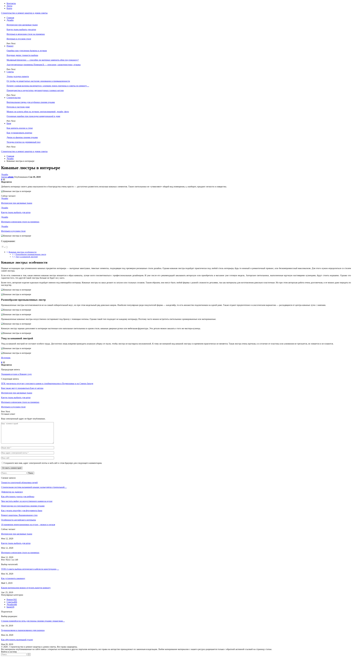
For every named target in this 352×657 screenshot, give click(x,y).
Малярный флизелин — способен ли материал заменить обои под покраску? (43, 60)
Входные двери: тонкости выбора (22, 55)
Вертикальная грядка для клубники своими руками (31, 102)
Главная (10, 17)
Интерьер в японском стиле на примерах (26, 34)
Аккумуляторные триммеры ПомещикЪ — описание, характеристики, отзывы (44, 64)
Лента (9, 6)
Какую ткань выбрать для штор (21, 29)
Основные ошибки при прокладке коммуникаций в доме (33, 116)
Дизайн (10, 20)
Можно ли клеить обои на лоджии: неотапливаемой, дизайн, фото (38, 111)
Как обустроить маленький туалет (17, 639)
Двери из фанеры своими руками (22, 137)
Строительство (14, 97)
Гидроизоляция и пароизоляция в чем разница (23, 630)
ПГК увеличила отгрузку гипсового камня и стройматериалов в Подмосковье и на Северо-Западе (47, 383)
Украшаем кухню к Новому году (16, 374)
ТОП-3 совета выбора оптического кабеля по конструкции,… (30, 569)
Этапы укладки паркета (18, 76)
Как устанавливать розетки (19, 133)
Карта (9, 8)
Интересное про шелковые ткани (22, 25)
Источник (5, 358)
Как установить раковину (13, 578)
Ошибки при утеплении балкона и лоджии (27, 50)
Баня (9, 123)
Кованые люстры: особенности (22, 252)
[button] (4, 247)
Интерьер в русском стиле (19, 39)
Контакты (11, 3)
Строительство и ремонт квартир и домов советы (24, 13)
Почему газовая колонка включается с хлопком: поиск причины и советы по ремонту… (48, 86)
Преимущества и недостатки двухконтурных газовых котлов (35, 90)
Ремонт (10, 46)
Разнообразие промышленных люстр (31, 254)
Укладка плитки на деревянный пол (23, 142)
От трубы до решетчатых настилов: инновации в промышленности (38, 81)
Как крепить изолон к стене (20, 128)
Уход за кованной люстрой (27, 257)
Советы (10, 72)
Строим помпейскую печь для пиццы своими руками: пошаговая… (33, 621)
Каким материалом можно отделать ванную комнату (26, 588)
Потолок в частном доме (18, 107)
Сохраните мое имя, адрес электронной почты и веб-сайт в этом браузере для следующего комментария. (53, 463)
